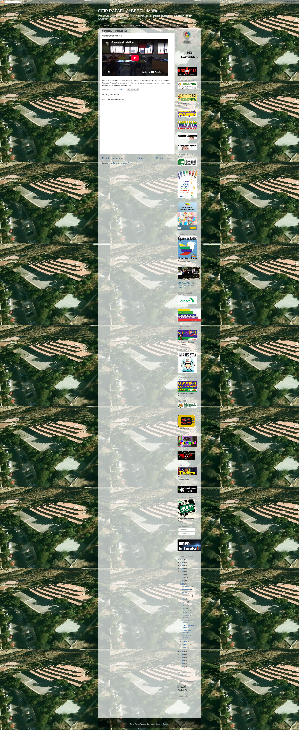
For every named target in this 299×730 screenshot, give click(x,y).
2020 (182, 578)
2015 (182, 658)
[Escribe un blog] (131, 89)
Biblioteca (152, 26)
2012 (182, 667)
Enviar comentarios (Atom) (122, 163)
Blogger (165, 724)
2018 (182, 584)
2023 (182, 568)
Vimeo (180, 287)
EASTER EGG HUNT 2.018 (187, 612)
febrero (185, 644)
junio (184, 602)
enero (184, 647)
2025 (182, 562)
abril (184, 608)
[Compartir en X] (133, 89)
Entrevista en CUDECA (186, 617)
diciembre (186, 587)
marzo (184, 641)
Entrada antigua (164, 158)
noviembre (186, 590)
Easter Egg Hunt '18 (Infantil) (189, 626)
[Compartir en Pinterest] (137, 89)
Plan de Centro (119, 26)
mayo (184, 605)
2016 (182, 655)
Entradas (183, 529)
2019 (182, 581)
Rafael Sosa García (185, 285)
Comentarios (185, 533)
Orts (115, 89)
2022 (182, 571)
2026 (182, 559)
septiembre (186, 596)
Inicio (140, 158)
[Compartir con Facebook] (135, 89)
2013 (182, 664)
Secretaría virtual (179, 26)
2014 (182, 661)
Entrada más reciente (113, 158)
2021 (182, 575)
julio (183, 599)
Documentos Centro (136, 26)
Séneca (180, 675)
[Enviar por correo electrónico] (128, 89)
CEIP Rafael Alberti (185, 283)
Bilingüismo (164, 26)
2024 (182, 565)
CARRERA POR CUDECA (187, 636)
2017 (182, 651)
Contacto (106, 26)
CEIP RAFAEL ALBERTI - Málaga (129, 10)
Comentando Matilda (186, 632)
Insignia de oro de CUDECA (188, 622)
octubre (185, 593)
